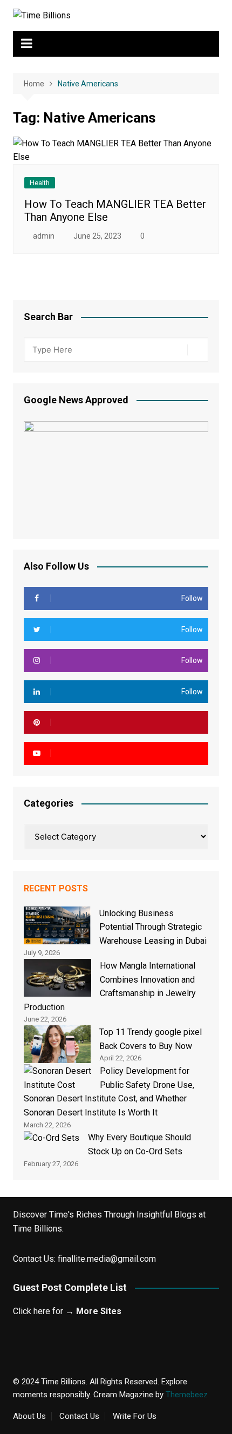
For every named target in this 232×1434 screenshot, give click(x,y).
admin (43, 236)
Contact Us (79, 1416)
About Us (29, 1416)
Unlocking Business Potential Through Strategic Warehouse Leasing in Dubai (153, 927)
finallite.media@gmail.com (107, 1259)
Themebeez (187, 1394)
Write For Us (134, 1416)
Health (40, 183)
